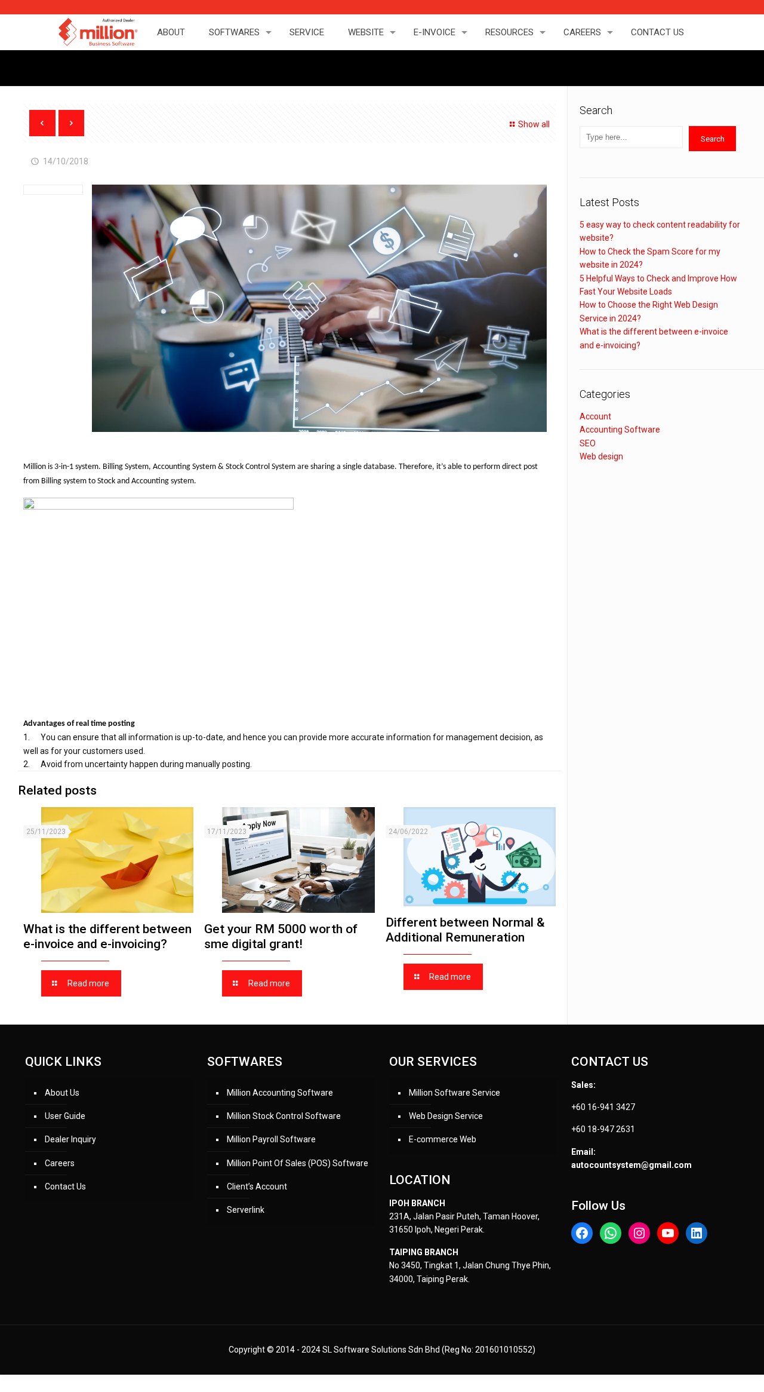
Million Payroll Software (271, 1139)
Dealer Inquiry (70, 1139)
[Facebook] (582, 1233)
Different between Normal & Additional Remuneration (465, 930)
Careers (60, 1163)
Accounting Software (620, 429)
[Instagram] (639, 1233)
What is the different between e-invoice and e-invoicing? (107, 936)
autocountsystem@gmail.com (631, 1165)
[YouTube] (668, 1233)
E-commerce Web (442, 1139)
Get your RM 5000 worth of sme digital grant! (281, 936)
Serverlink (245, 1210)
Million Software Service (454, 1092)
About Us (62, 1092)
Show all (534, 124)
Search (713, 138)
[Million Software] (97, 32)
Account (595, 416)
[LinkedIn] (696, 1233)
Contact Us (65, 1186)
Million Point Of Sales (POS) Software (297, 1163)
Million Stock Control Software (284, 1116)
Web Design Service (446, 1116)
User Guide (65, 1116)
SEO (588, 443)
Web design (601, 456)
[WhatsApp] (610, 1233)
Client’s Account (257, 1186)
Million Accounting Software (280, 1092)
